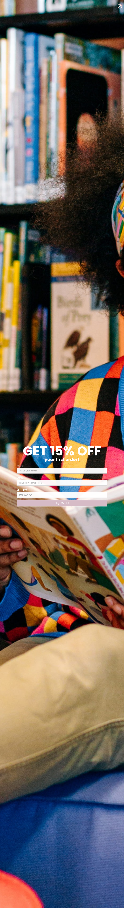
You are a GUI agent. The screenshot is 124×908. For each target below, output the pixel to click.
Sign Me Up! (62, 503)
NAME (20, 465)
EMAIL (20, 478)
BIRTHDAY (22, 490)
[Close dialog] (120, 6)
